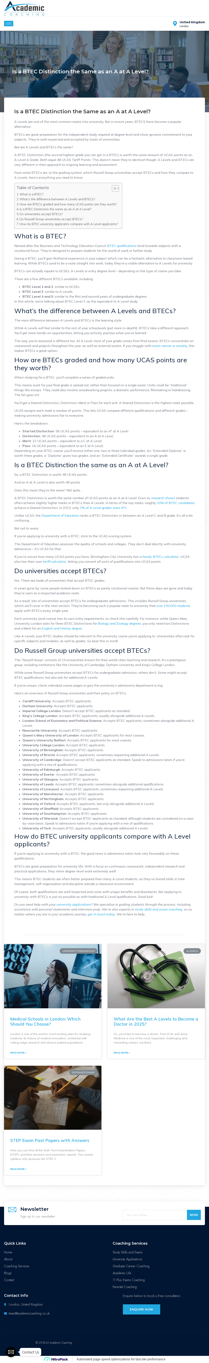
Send (194, 1215)
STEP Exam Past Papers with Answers (49, 1140)
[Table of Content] (115, 188)
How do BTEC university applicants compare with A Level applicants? (69, 224)
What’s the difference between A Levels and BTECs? (57, 199)
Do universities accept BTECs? (41, 214)
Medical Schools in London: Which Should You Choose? (45, 1021)
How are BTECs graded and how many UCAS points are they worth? (68, 204)
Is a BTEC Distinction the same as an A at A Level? (55, 209)
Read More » (18, 1052)
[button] (141, 1309)
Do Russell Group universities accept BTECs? (52, 219)
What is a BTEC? (31, 194)
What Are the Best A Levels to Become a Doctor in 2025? (156, 1021)
